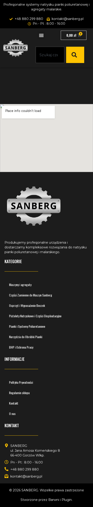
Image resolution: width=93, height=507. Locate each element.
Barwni (53, 500)
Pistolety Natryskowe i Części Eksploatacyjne (35, 315)
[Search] (75, 55)
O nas (12, 413)
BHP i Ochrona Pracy (21, 347)
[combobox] (50, 55)
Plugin (67, 500)
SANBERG (29, 490)
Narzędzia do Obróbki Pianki (25, 336)
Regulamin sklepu (19, 392)
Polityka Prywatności (21, 382)
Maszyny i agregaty (20, 284)
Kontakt (13, 403)
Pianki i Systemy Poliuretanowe (27, 326)
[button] (41, 35)
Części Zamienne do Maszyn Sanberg (30, 295)
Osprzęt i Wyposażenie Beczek (27, 305)
